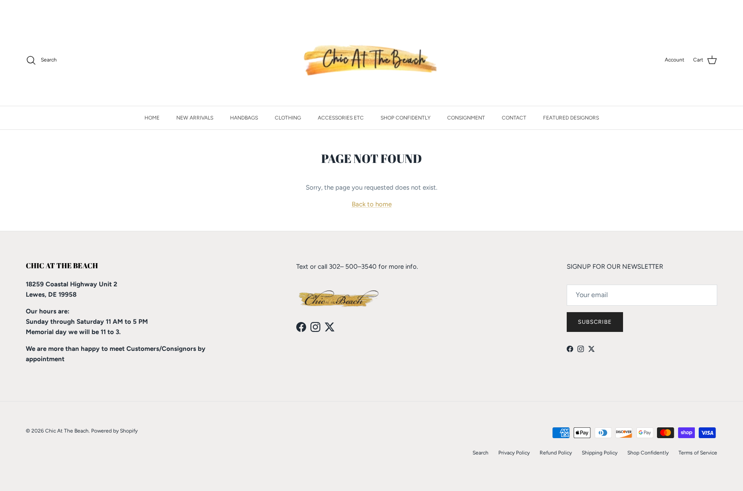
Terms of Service (698, 453)
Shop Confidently (648, 453)
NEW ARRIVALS (194, 118)
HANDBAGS (244, 118)
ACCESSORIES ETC (341, 118)
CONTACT (514, 118)
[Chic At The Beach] (372, 60)
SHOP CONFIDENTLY (405, 118)
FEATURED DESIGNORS (571, 118)
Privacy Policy (514, 453)
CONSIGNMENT (466, 118)
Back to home (372, 204)
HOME (152, 118)
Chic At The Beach (67, 431)
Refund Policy (556, 453)
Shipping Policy (599, 453)
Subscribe (595, 322)
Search (480, 453)
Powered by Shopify (114, 431)
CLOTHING (288, 118)
